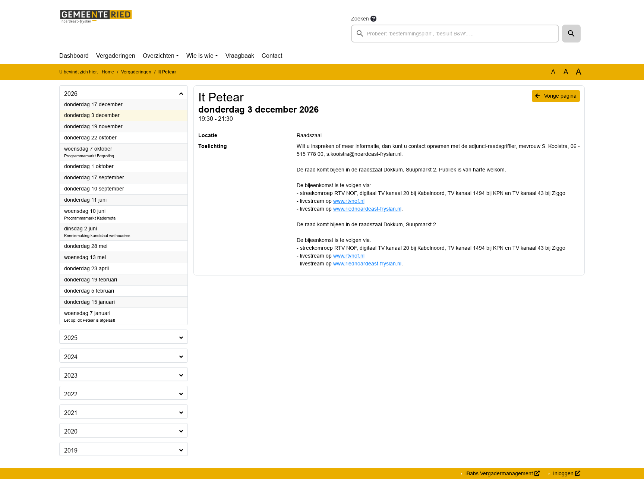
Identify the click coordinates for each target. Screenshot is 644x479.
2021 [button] (71, 413)
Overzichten (158, 56)
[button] (571, 33)
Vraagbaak (239, 56)
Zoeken (360, 19)
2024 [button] (71, 357)
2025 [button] (71, 338)
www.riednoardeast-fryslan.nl (367, 209)
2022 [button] (71, 394)
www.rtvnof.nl (348, 201)
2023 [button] (71, 375)
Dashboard (74, 56)
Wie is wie (200, 56)
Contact (272, 56)
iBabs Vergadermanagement (499, 473)
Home (108, 72)
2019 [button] (71, 450)
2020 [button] (71, 431)
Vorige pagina (560, 96)
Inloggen (563, 473)
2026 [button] (71, 94)
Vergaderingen (115, 56)
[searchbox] (455, 33)
